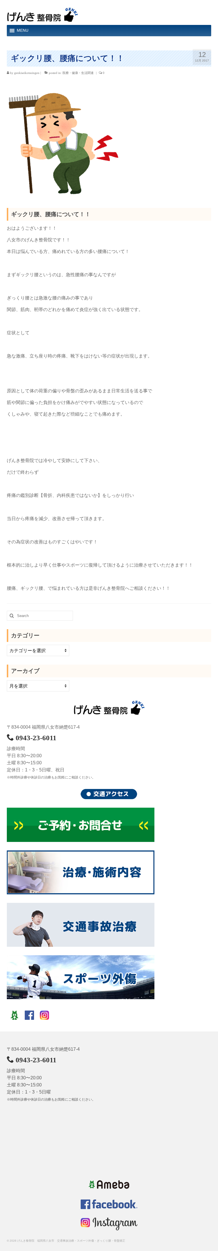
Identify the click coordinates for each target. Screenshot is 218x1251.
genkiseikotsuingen (26, 73)
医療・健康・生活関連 (78, 73)
